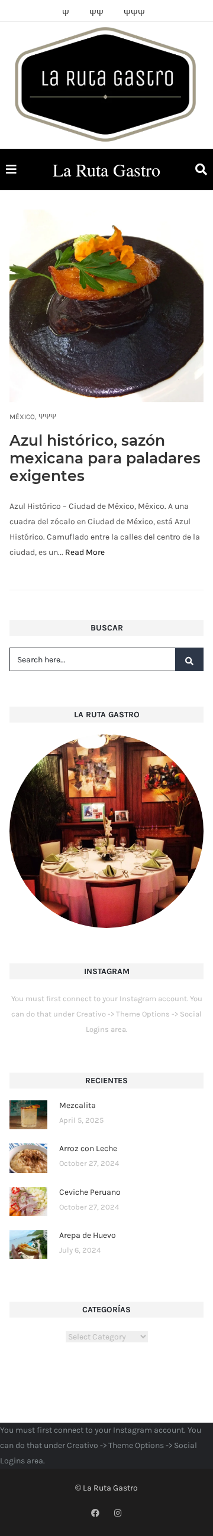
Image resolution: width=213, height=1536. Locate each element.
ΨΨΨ (47, 417)
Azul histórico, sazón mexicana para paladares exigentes (105, 458)
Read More (85, 552)
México (22, 417)
